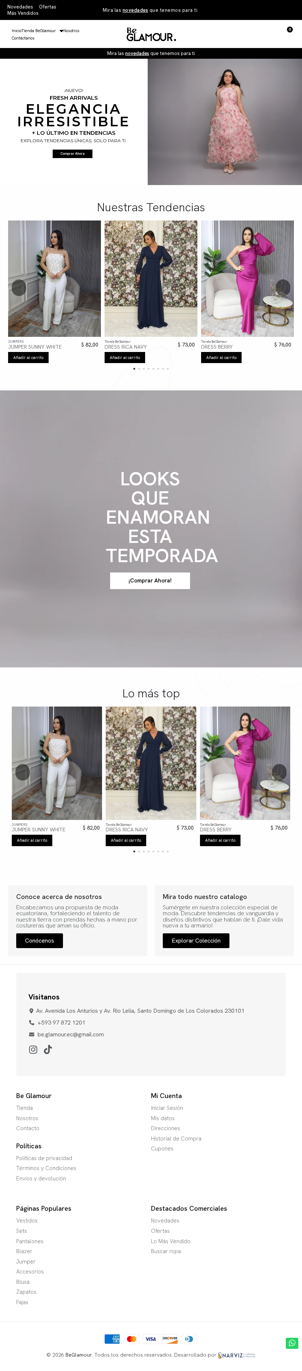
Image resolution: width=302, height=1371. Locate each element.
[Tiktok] (47, 1049)
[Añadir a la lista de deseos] (46, 335)
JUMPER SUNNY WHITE (35, 346)
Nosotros (71, 30)
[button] (262, 34)
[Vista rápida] (62, 335)
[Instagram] (33, 1049)
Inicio (16, 30)
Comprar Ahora (72, 153)
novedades (135, 10)
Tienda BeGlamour (38, 30)
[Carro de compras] (287, 34)
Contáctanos (23, 38)
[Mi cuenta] (275, 34)
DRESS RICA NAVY (126, 346)
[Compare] (54, 335)
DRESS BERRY (217, 346)
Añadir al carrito (28, 357)
